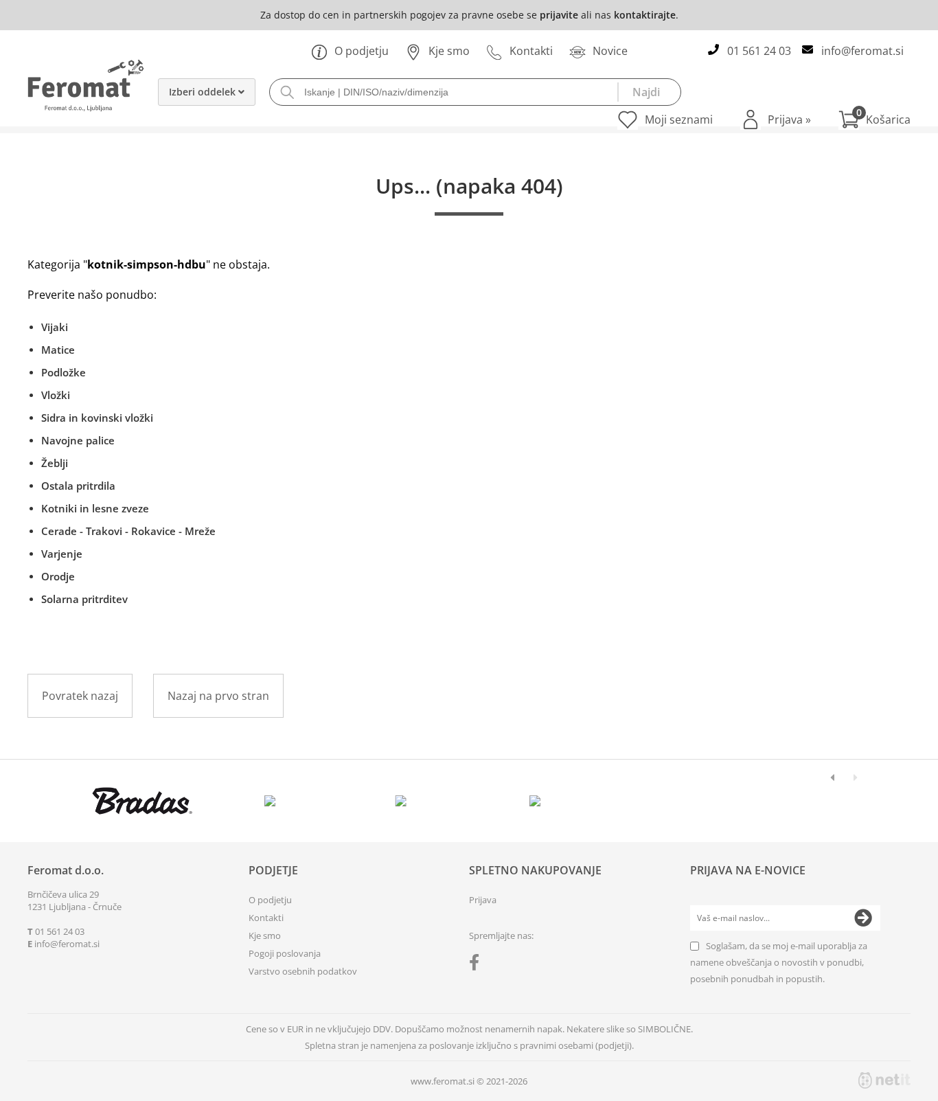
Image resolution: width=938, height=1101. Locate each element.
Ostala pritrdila (78, 485)
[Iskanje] (648, 92)
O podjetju (361, 50)
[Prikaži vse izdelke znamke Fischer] (142, 801)
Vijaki (54, 327)
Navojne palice (78, 440)
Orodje (58, 576)
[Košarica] (874, 119)
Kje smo (449, 50)
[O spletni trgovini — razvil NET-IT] (884, 1080)
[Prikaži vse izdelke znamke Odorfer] (797, 801)
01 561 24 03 (759, 50)
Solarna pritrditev (84, 599)
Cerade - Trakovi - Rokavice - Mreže (128, 531)
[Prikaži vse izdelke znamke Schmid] (535, 801)
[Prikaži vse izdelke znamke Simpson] (273, 801)
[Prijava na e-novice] (863, 918)
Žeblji (54, 463)
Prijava (789, 119)
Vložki (55, 395)
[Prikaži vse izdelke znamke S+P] (666, 801)
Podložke (63, 372)
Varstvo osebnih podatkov (303, 971)
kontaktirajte (645, 14)
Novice (610, 50)
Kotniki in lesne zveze (95, 508)
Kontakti (531, 50)
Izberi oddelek (203, 91)
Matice (58, 349)
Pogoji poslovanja (285, 953)
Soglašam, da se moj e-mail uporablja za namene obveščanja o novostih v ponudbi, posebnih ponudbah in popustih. (778, 962)
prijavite (559, 14)
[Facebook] (477, 965)
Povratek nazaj (80, 695)
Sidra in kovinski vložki (97, 417)
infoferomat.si (862, 50)
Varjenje (61, 553)
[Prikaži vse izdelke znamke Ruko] (404, 801)
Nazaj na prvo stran (218, 695)
